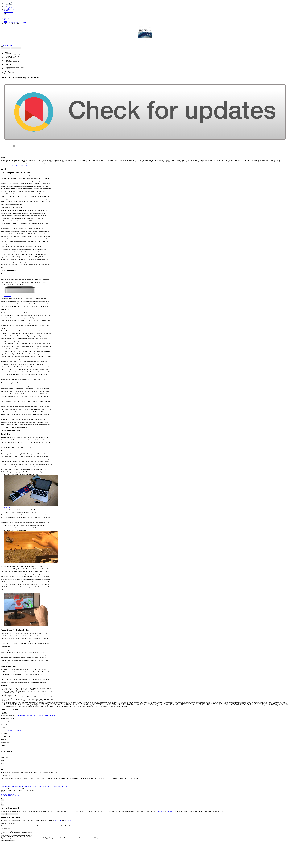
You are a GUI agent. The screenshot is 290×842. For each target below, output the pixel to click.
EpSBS (5, 19)
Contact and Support (62, 786)
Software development (6, 795)
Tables (12, 48)
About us (6, 6)
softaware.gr (16, 795)
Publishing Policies (8, 8)
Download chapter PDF (6, 45)
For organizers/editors (16, 786)
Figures (8, 48)
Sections (3, 48)
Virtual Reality (29, 165)
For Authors (6, 10)
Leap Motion (9, 165)
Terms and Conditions (51, 786)
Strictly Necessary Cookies (8, 823)
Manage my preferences (12, 814)
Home (5, 17)
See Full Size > (7, 296)
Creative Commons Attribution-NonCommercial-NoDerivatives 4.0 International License (36, 715)
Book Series (6, 18)
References (18, 48)
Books (5, 21)
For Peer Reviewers (8, 12)
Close (2, 800)
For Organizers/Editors (9, 9)
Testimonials (43, 786)
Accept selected (10, 840)
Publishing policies (35, 786)
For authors (8, 786)
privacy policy (160, 811)
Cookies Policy (11, 794)
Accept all (3, 814)
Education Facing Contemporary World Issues (15, 22)
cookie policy (169, 811)
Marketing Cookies (7, 828)
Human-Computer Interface (19, 165)
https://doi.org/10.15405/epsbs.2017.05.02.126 (12, 730)
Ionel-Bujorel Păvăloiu (6, 148)
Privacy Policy (4, 794)
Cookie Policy (67, 820)
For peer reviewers (26, 786)
